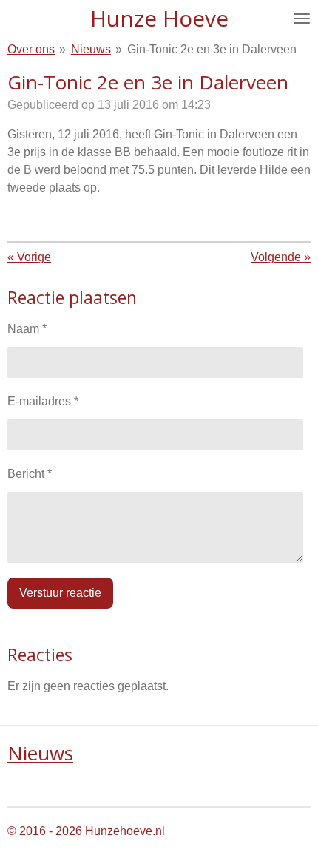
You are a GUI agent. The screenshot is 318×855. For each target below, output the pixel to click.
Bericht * (29, 473)
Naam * (27, 328)
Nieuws (91, 49)
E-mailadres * (42, 401)
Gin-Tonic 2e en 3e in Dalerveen (212, 49)
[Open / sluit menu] (301, 18)
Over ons (31, 49)
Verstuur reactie (60, 593)
